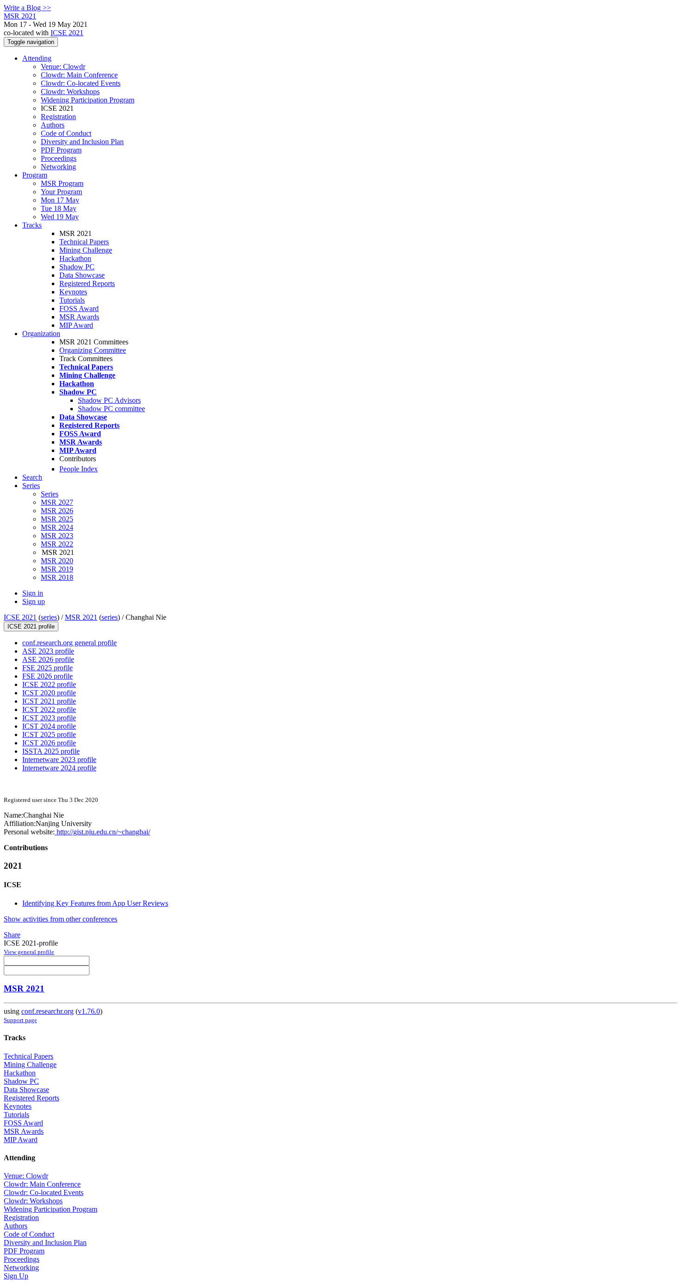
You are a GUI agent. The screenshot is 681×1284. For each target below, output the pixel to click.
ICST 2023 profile (49, 718)
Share (12, 935)
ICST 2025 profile (49, 734)
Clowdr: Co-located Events (80, 83)
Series (49, 494)
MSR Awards (79, 317)
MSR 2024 (57, 527)
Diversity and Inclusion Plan (82, 142)
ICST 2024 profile (49, 726)
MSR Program (62, 183)
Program (34, 175)
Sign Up (16, 1276)
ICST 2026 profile (49, 743)
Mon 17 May (60, 200)
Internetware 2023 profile (59, 759)
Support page (20, 1020)
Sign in (32, 593)
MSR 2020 (57, 561)
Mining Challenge (85, 250)
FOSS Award (79, 308)
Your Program (61, 192)
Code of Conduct (66, 133)
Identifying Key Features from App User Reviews (95, 903)
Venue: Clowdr (63, 66)
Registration (58, 117)
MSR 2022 (57, 544)
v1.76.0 (89, 1011)
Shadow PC (77, 267)
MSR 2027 (57, 502)
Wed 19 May (60, 217)
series (49, 617)
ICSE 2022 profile (49, 684)
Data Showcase (82, 275)
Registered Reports (87, 283)
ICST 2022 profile (49, 709)
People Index (78, 469)
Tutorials (72, 300)
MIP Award (76, 325)
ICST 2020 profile (49, 693)
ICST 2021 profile (49, 701)
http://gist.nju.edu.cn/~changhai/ (102, 832)
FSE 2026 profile (47, 676)
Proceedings (58, 158)
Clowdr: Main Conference (79, 75)
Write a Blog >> (27, 8)
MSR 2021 (81, 617)
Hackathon (75, 258)
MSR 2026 (57, 511)
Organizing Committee (92, 350)
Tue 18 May (58, 208)
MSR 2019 (57, 569)
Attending (36, 58)
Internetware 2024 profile (59, 768)
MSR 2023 (57, 536)
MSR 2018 (57, 577)
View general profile (29, 951)
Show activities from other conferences (60, 919)
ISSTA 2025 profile (51, 751)
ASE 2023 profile (48, 651)
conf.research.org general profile (69, 643)
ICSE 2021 (66, 33)
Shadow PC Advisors (109, 400)
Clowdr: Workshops (70, 91)
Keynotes (73, 292)
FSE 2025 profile (47, 668)
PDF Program (61, 150)
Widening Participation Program (87, 100)
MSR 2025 (57, 519)
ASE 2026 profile (48, 659)
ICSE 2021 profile (31, 626)
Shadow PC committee (111, 409)
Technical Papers (84, 242)
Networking (58, 167)
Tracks (32, 225)
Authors (52, 125)
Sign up (33, 601)
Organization (41, 333)
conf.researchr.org (47, 1011)
